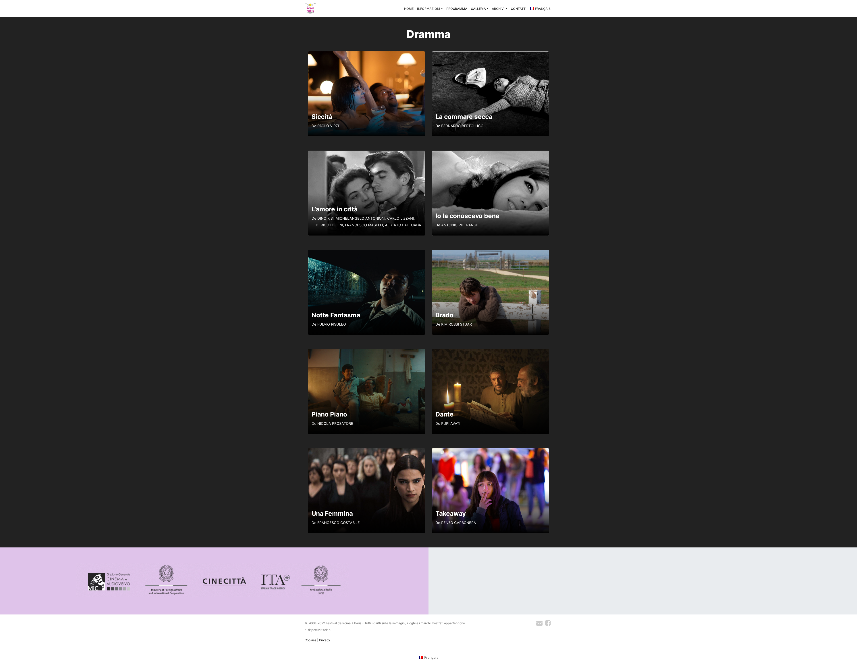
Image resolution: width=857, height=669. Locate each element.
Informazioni (428, 9)
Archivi (498, 9)
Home (409, 9)
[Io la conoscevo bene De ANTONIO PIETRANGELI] (490, 153)
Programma (456, 9)
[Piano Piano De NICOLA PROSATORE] (366, 351)
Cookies (310, 640)
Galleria (478, 9)
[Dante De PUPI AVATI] (490, 351)
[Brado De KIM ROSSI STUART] (490, 252)
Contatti (518, 9)
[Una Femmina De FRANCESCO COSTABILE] (366, 451)
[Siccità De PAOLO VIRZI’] (366, 54)
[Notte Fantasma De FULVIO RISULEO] (366, 252)
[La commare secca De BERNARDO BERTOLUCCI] (490, 54)
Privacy (324, 640)
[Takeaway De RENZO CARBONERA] (490, 451)
